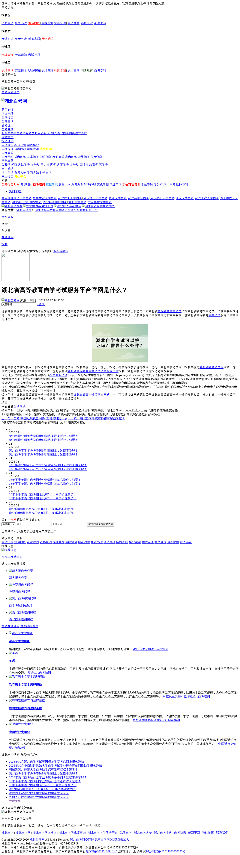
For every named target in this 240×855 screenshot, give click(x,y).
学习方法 (33, 172)
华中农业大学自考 (45, 198)
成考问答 (20, 156)
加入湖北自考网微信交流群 (69, 133)
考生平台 (100, 23)
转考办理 (90, 184)
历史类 (45, 164)
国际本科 (182, 184)
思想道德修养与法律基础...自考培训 (156, 720)
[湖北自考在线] (12, 206)
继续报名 (21, 70)
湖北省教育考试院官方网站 (92, 394)
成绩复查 (71, 542)
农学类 (74, 164)
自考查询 (8, 121)
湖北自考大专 (143, 832)
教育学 (93, 164)
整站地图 (208, 832)
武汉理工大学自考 (70, 198)
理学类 (54, 164)
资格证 (6, 125)
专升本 (158, 184)
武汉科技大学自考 (100, 202)
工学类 (64, 164)
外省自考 (46, 172)
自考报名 (8, 117)
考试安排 (8, 38)
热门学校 (15, 191)
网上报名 (8, 176)
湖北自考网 (24, 210)
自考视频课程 (11, 626)
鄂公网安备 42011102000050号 (165, 851)
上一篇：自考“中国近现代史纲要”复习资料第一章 (34, 418)
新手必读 (21, 23)
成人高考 (74, 70)
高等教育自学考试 (170, 311)
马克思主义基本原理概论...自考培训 (186, 696)
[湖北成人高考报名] (67, 206)
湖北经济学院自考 (55, 202)
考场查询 (8, 54)
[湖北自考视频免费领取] (98, 206)
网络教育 (87, 70)
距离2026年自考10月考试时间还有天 (26, 133)
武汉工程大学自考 (207, 198)
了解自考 (8, 23)
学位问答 (46, 156)
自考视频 (8, 129)
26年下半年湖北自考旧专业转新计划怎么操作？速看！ (45, 781)
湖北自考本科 (163, 832)
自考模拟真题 (29, 626)
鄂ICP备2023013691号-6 (101, 851)
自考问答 (8, 153)
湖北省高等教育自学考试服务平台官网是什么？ (66, 210)
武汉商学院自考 (138, 198)
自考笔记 (8, 168)
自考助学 (74, 23)
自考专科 (100, 70)
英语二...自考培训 (39, 672)
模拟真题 (34, 38)
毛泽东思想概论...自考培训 (150, 649)
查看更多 (15, 801)
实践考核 (103, 184)
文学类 (35, 164)
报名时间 (34, 23)
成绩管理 (47, 70)
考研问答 (58, 156)
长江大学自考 (118, 198)
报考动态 (8, 141)
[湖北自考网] (14, 101)
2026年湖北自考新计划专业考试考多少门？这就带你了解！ (48, 777)
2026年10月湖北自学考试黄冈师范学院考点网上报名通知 (46, 761)
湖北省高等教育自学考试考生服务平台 (93, 371)
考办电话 (8, 113)
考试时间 (26, 184)
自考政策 (8, 145)
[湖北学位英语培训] (38, 206)
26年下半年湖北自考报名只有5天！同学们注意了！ (42, 785)
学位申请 (147, 184)
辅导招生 (60, 23)
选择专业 (87, 23)
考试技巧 (34, 54)
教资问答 (84, 156)
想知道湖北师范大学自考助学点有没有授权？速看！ (43, 769)
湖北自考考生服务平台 (103, 832)
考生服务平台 (58, 375)
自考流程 (8, 542)
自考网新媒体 (11, 92)
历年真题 (8, 160)
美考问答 (97, 156)
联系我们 (222, 832)
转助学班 (60, 70)
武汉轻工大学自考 (95, 198)
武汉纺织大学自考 (162, 198)
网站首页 (8, 137)
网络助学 (47, 38)
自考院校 (20, 149)
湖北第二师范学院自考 (27, 202)
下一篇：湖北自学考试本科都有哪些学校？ (96, 418)
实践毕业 (33, 145)
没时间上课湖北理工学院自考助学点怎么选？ (39, 793)
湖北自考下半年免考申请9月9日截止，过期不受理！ (43, 773)
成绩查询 (8, 70)
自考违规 (84, 542)
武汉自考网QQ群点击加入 (112, 839)
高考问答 (71, 156)
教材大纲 (64, 184)
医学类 (103, 164)
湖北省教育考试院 (212, 367)
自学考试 (214, 315)
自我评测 (47, 23)
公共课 (6, 164)
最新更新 (194, 832)
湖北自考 (8, 832)
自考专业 (8, 149)
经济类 (15, 164)
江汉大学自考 (185, 198)
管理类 (84, 164)
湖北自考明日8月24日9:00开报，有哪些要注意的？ (42, 789)
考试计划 (20, 145)
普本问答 (33, 156)
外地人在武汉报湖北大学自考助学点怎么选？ (39, 797)
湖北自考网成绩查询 (72, 832)
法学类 (25, 164)
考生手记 (8, 172)
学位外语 (160, 542)
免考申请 (21, 38)
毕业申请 (34, 70)
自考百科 (8, 156)
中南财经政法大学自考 (17, 198)
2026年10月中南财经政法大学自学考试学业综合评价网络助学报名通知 (55, 765)
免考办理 (77, 184)
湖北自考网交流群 (82, 839)
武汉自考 (126, 832)
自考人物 (20, 172)
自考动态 (180, 832)
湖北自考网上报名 (45, 832)
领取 (41, 304)
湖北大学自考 (77, 202)
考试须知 (21, 54)
